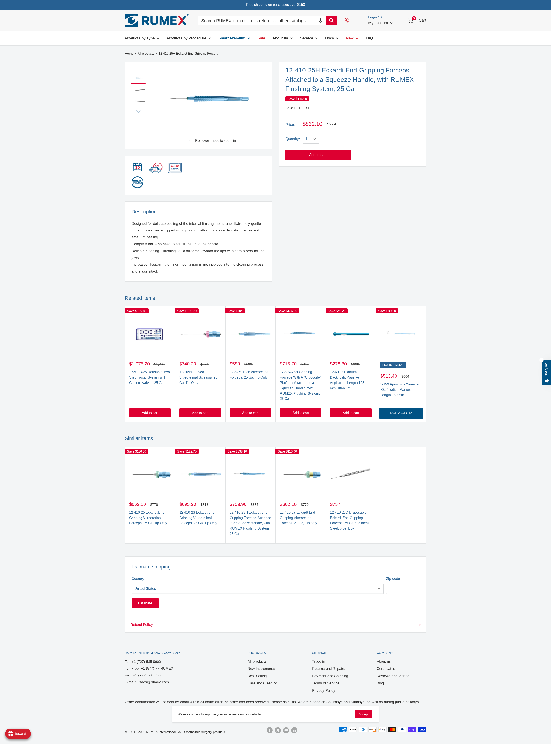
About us (384, 661)
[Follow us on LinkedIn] (294, 730)
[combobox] (262, 21)
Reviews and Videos (393, 676)
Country (138, 579)
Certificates (386, 669)
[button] (320, 20)
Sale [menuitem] (261, 38)
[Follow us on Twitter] (278, 730)
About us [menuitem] (280, 38)
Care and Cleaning (262, 683)
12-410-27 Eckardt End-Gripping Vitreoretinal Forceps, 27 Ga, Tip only (298, 518)
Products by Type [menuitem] (140, 38)
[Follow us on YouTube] (286, 730)
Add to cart (318, 155)
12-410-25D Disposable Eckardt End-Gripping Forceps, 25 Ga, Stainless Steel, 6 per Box (349, 520)
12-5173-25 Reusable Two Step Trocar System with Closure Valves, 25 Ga (149, 377)
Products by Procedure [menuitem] (186, 38)
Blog (380, 683)
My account (378, 23)
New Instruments (261, 669)
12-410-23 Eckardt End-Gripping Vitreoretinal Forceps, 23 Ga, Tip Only (198, 518)
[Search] (331, 20)
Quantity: (292, 139)
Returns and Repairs (328, 669)
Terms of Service (325, 683)
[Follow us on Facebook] (270, 730)
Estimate (145, 603)
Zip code (393, 579)
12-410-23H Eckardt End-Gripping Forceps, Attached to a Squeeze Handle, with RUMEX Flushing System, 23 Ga (250, 523)
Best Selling (257, 676)
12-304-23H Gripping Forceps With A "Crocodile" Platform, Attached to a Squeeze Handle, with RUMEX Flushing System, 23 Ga (300, 385)
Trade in (318, 661)
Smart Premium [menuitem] (231, 38)
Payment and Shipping (330, 676)
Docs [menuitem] (329, 38)
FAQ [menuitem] (369, 38)
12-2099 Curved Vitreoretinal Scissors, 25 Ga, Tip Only (198, 377)
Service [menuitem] (306, 38)
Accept (363, 714)
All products (257, 661)
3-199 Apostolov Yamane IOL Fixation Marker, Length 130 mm (399, 389)
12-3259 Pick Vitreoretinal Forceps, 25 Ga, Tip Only (249, 374)
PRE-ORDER (401, 413)
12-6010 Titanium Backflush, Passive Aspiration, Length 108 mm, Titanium (347, 380)
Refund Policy (141, 625)
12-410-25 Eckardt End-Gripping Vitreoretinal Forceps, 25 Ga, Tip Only (148, 518)
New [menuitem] (349, 38)
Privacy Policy (323, 691)
